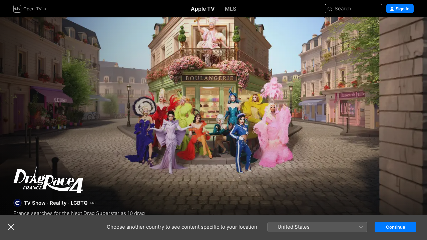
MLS (230, 8)
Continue (395, 227)
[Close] (11, 227)
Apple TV (203, 8)
